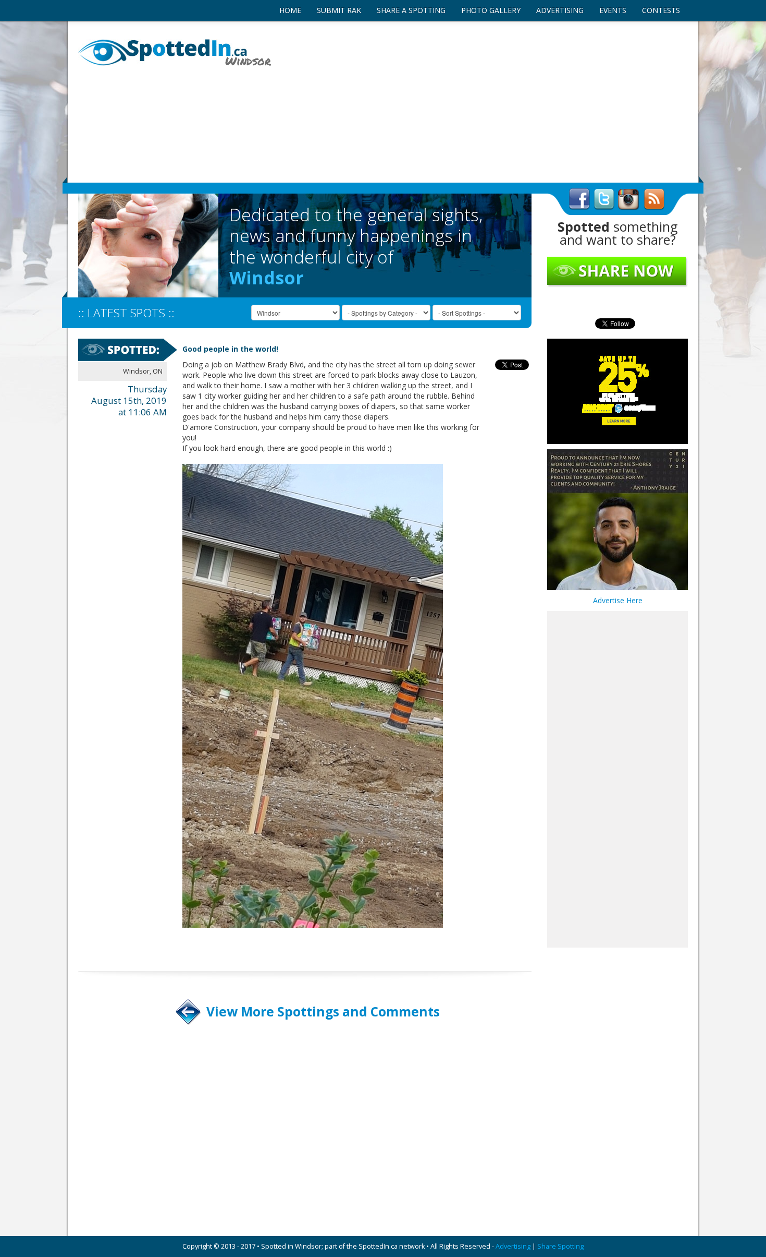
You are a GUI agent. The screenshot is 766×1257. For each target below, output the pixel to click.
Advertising (513, 1246)
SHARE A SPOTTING (411, 10)
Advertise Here (618, 600)
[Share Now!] (617, 272)
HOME (290, 10)
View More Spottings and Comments (323, 1011)
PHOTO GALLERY (491, 10)
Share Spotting (560, 1246)
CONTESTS (661, 10)
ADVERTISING (560, 10)
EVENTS (612, 10)
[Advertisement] (487, 102)
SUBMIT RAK (339, 10)
